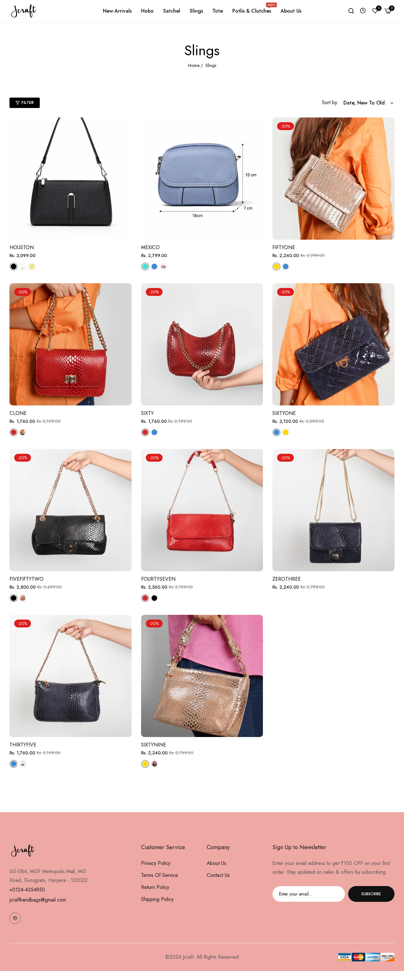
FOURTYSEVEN (158, 579)
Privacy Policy (155, 863)
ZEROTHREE (286, 579)
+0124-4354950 (27, 889)
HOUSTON (21, 247)
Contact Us (218, 875)
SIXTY (147, 413)
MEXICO (150, 247)
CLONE (18, 413)
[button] (124, 129)
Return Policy (155, 887)
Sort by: (330, 102)
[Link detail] (15, 918)
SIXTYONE (284, 413)
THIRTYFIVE (22, 745)
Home (193, 65)
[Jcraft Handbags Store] (23, 11)
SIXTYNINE (153, 745)
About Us (216, 863)
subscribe (371, 894)
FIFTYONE (283, 247)
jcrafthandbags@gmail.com (37, 899)
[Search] (351, 11)
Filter (27, 102)
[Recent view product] (362, 11)
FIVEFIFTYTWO (26, 579)
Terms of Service (159, 875)
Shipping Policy (157, 899)
